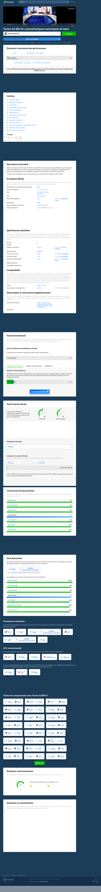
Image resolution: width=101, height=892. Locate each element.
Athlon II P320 (11, 510)
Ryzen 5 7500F (27, 62)
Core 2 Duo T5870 (12, 610)
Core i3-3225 (10, 463)
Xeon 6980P (64, 256)
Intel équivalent (13, 117)
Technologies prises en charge (18, 107)
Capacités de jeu (13, 112)
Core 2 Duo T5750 (12, 520)
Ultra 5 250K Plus (30, 53)
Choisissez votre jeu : (40, 447)
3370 (38, 187)
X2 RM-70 (6, 42)
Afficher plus (40, 763)
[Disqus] (40, 832)
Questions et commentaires (17, 130)
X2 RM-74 (19, 42)
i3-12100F (14, 53)
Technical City (8, 2)
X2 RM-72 (12, 42)
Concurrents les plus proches (17, 115)
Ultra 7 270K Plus (40, 53)
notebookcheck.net (43, 881)
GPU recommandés (14, 122)
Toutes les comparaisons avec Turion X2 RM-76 (22, 125)
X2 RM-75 (25, 42)
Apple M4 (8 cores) (61, 199)
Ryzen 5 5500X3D (18, 62)
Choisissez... (32, 34)
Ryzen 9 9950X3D (46, 62)
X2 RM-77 (38, 42)
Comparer (70, 33)
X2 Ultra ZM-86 (47, 42)
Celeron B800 (11, 525)
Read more (71, 8)
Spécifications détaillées (16, 102)
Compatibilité (13, 105)
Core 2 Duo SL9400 (12, 505)
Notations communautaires (17, 128)
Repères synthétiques (15, 110)
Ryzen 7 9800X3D (37, 62)
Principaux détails (14, 100)
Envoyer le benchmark (38, 391)
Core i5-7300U (42, 463)
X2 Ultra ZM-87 (56, 42)
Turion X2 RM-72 (12, 529)
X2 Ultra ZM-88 (66, 42)
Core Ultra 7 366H (62, 259)
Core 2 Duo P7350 (12, 580)
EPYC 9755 (66, 288)
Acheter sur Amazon (43, 39)
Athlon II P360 (11, 500)
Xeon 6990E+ (64, 254)
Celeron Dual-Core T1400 (14, 605)
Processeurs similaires (15, 120)
